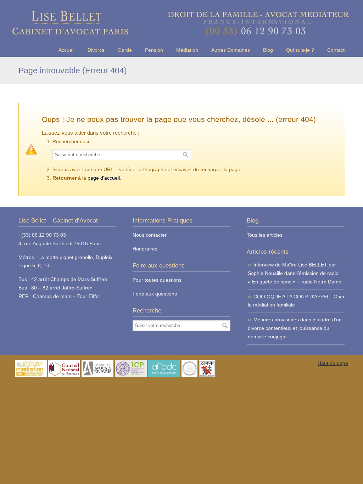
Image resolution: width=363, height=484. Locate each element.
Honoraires (145, 249)
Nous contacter (150, 235)
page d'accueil (104, 178)
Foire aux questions (155, 294)
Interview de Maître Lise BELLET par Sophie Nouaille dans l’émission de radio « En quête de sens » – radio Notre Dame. (295, 273)
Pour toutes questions (157, 280)
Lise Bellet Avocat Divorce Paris (181, 26)
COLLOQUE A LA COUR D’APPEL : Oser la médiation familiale (296, 301)
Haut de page (333, 363)
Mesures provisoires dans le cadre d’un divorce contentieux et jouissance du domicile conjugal (295, 328)
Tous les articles (265, 235)
